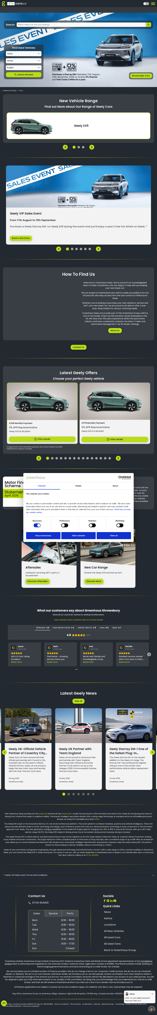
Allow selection (78, 536)
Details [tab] (79, 486)
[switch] (64, 525)
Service (53, 913)
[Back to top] (4, 1003)
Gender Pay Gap (107, 1004)
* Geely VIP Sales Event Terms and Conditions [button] (25, 875)
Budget (10, 67)
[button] (8, 654)
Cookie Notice (87, 1004)
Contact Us (78, 347)
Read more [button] (16, 662)
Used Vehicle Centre (63, 619)
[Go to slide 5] (83, 794)
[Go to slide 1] (63, 794)
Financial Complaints (31, 1006)
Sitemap (97, 1004)
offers (96, 819)
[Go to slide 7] (93, 794)
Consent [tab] (41, 486)
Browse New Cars (141, 75)
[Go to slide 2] (68, 794)
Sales (36, 913)
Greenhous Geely (16, 782)
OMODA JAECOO (81, 619)
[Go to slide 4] (78, 794)
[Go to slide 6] (88, 794)
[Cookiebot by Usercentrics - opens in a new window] (120, 478)
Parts (70, 913)
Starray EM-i (67, 813)
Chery (93, 619)
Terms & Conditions (61, 1004)
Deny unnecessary (43, 536)
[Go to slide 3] (73, 794)
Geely (100, 619)
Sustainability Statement (12, 1006)
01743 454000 (92, 855)
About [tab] (115, 486)
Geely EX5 (43, 813)
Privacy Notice (75, 1004)
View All (78, 701)
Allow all (114, 536)
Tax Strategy (119, 1004)
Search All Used (23, 74)
